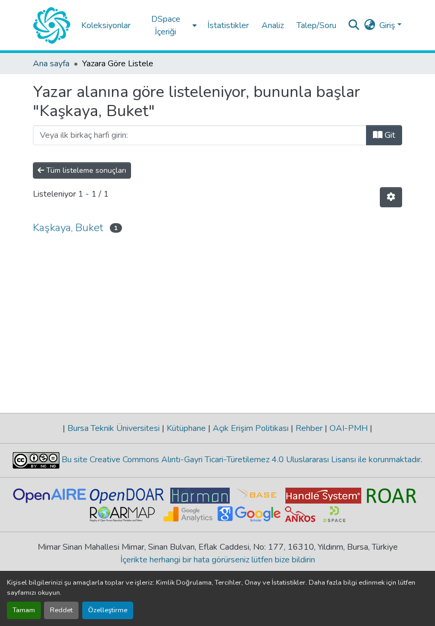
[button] (52, 25)
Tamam (24, 610)
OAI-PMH (348, 428)
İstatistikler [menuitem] (228, 25)
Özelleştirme (107, 610)
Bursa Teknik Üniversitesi (113, 428)
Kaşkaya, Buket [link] (68, 228)
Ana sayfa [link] (51, 63)
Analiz (273, 25)
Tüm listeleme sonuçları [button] (85, 170)
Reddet (61, 610)
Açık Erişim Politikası (251, 428)
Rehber (309, 428)
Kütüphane (186, 428)
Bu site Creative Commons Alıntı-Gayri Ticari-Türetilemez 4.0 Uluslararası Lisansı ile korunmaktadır (240, 459)
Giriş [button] (388, 25)
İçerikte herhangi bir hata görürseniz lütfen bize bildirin (217, 560)
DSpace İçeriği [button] (165, 25)
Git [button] (388, 135)
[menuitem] (169, 25)
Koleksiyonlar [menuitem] (105, 25)
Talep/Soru (316, 25)
